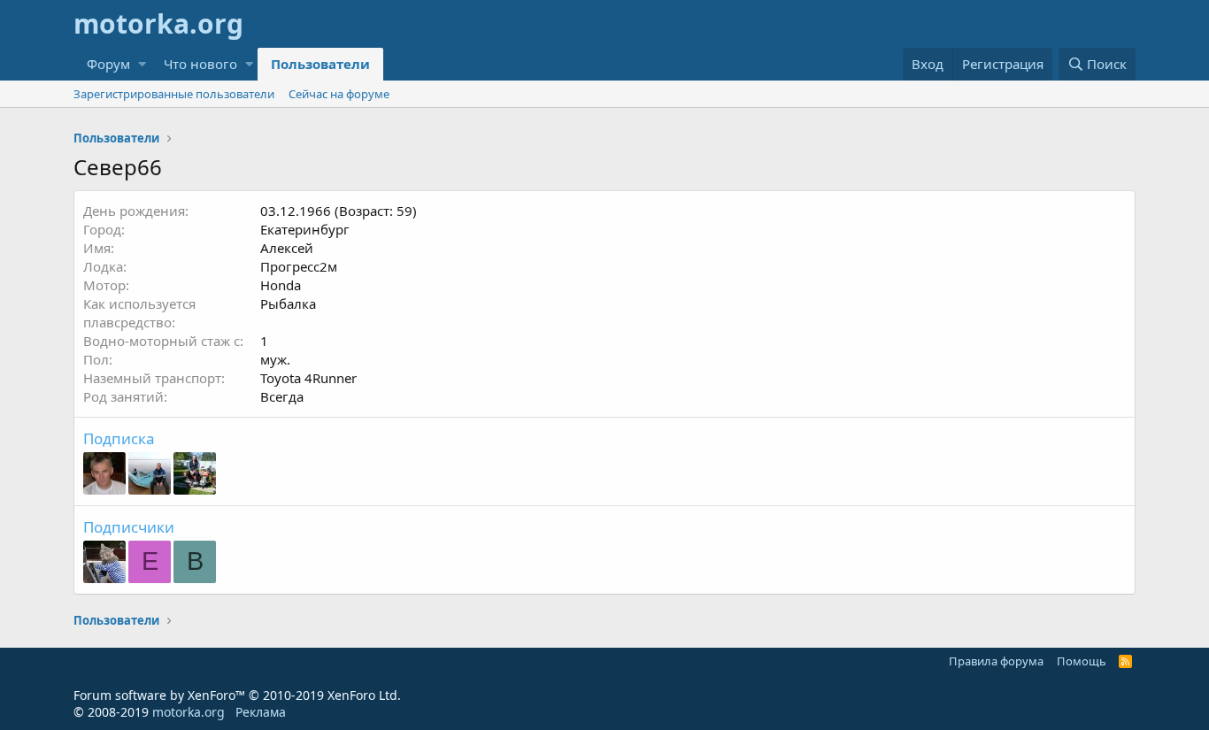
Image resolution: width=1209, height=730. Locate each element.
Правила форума (996, 661)
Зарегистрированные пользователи (173, 94)
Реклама (260, 711)
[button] (142, 64)
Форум (108, 64)
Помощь (1081, 661)
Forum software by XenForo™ (237, 695)
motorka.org (188, 711)
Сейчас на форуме (339, 94)
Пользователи (320, 64)
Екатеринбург (305, 229)
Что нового (200, 64)
